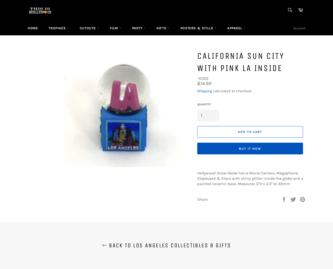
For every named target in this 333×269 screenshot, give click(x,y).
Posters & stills (197, 28)
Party (138, 28)
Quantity (204, 104)
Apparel (235, 28)
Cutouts (88, 28)
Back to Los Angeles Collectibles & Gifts (169, 245)
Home (33, 28)
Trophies (58, 28)
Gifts (162, 28)
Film (114, 28)
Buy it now (250, 148)
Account (299, 28)
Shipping (204, 91)
